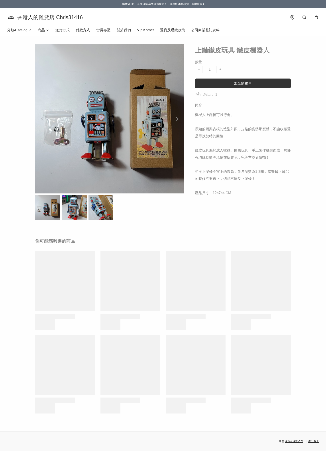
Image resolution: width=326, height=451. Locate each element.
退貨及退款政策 (172, 30)
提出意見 (313, 441)
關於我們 (124, 30)
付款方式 (83, 30)
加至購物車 (243, 83)
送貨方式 (62, 30)
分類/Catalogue (19, 30)
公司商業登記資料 (205, 30)
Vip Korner (145, 30)
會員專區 (103, 30)
